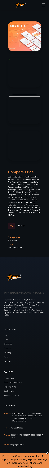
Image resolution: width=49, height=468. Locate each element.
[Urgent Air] (14, 278)
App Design (12, 240)
